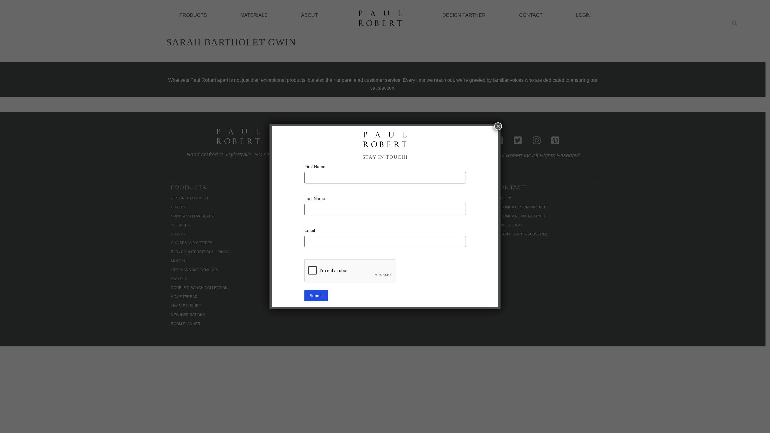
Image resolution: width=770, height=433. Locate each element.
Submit (316, 295)
